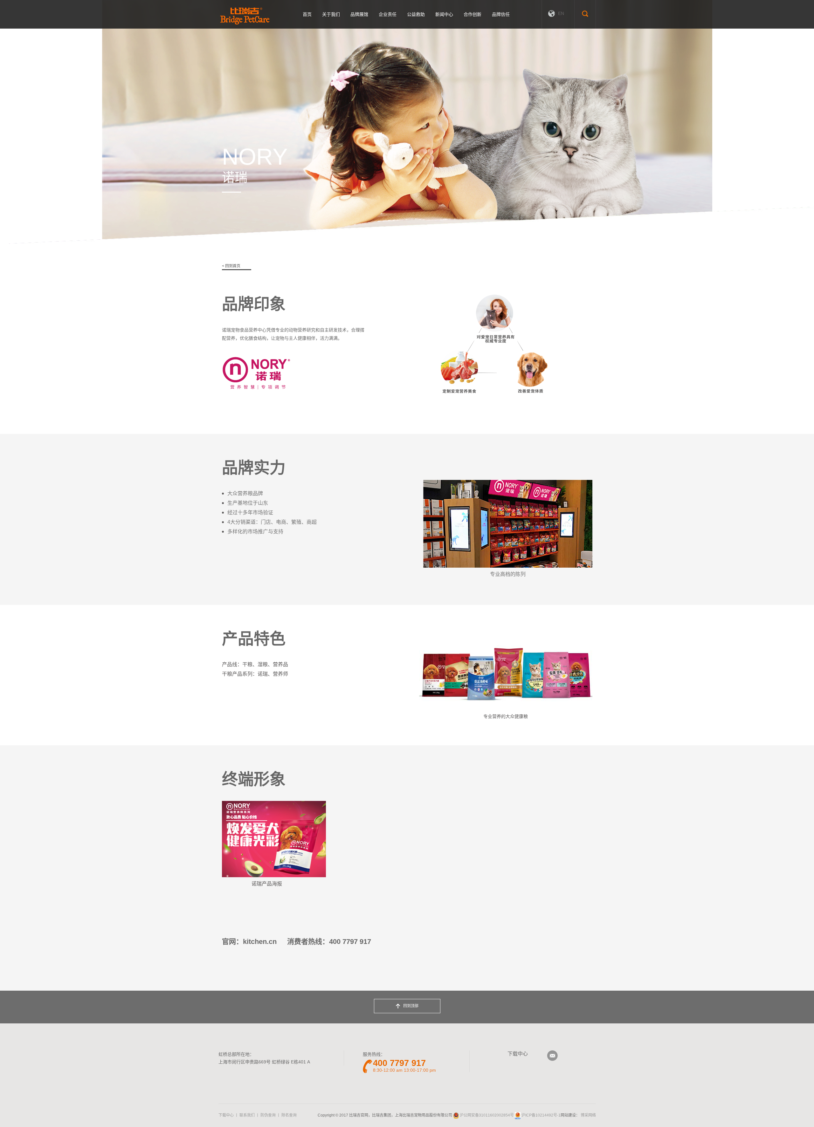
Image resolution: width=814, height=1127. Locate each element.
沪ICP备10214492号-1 (541, 1115)
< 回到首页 (231, 266)
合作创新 (472, 14)
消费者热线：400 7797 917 (329, 941)
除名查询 (289, 1115)
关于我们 (331, 14)
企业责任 (388, 14)
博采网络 (588, 1115)
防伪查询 (268, 1115)
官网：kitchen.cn (249, 941)
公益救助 (416, 14)
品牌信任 (501, 14)
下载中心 (517, 1053)
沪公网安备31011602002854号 (487, 1115)
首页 (307, 14)
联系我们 (247, 1115)
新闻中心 (444, 14)
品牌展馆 (359, 14)
